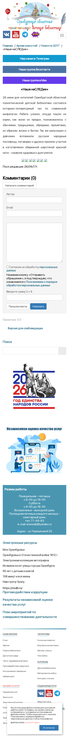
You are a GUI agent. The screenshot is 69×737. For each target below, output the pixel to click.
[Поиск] (62, 351)
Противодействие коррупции (16, 666)
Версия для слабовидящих (25, 328)
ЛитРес (6, 713)
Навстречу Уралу (13, 581)
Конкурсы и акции (45, 678)
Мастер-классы (44, 650)
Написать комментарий (19, 185)
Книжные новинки (46, 640)
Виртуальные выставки (48, 645)
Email (9, 207)
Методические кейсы (46, 673)
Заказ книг (8, 697)
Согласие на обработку (32, 268)
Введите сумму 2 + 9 (19, 291)
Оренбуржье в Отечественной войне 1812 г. (30, 555)
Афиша (6, 645)
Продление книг (10, 692)
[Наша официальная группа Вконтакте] (6, 34)
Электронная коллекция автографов (26, 560)
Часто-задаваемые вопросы (15, 661)
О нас (5, 640)
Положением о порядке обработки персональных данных (31, 283)
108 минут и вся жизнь (16, 576)
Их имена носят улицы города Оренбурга (29, 565)
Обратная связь (44, 702)
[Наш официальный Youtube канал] (16, 34)
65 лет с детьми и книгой (18, 571)
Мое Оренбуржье (14, 549)
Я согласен (49, 727)
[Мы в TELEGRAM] (25, 34)
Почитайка (42, 656)
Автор (10, 194)
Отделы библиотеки (12, 650)
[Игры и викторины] (35, 34)
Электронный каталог (13, 702)
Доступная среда (10, 656)
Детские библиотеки (46, 668)
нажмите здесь (32, 722)
